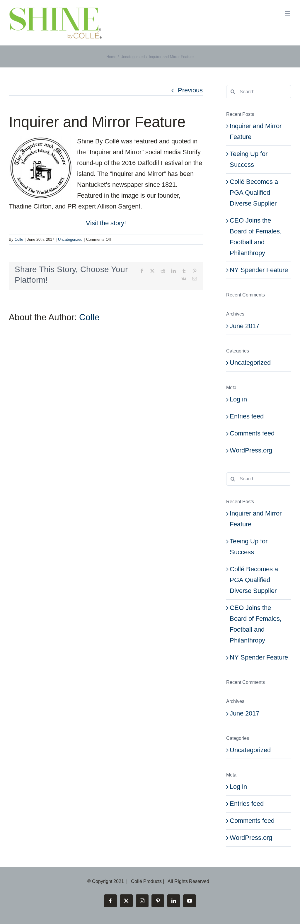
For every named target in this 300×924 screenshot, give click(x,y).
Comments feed (252, 433)
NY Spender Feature (259, 270)
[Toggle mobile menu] (288, 13)
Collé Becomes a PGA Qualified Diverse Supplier (254, 192)
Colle (19, 239)
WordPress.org (251, 450)
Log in (238, 399)
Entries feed (247, 416)
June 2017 (244, 326)
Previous (190, 90)
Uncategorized (70, 239)
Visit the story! (106, 223)
